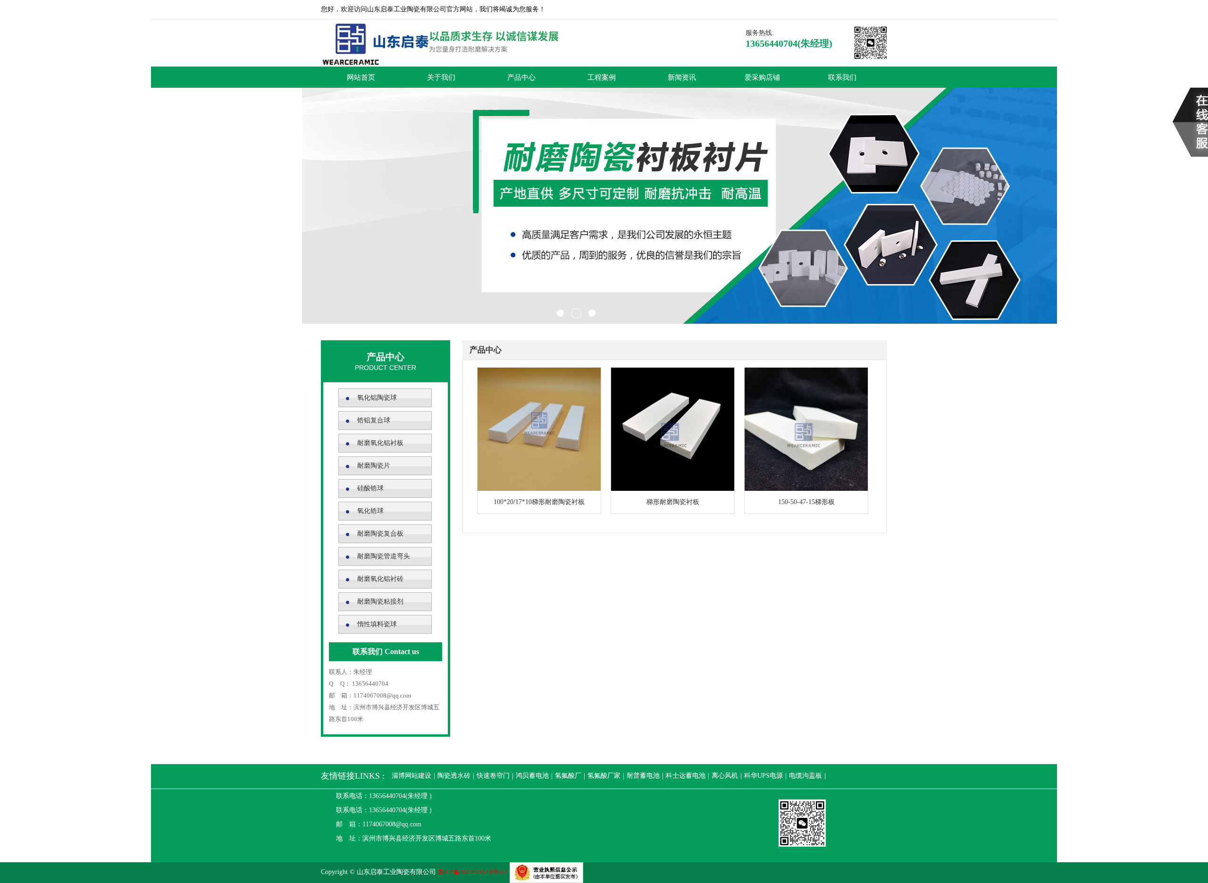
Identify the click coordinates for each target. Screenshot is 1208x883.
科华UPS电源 (763, 775)
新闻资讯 (682, 77)
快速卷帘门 (493, 775)
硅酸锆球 (370, 488)
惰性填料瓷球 (377, 624)
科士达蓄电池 (685, 775)
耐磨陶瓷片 (373, 465)
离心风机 (725, 775)
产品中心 (521, 77)
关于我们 (441, 77)
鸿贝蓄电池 (532, 775)
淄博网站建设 (411, 775)
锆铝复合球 (373, 420)
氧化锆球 (370, 510)
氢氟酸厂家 (604, 775)
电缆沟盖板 (805, 775)
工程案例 (601, 77)
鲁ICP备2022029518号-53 (472, 871)
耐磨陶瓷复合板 (380, 533)
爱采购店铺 (762, 77)
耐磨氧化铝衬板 (380, 442)
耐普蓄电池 (643, 775)
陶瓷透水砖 (453, 775)
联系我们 (842, 77)
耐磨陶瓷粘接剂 (380, 601)
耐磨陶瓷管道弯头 (383, 556)
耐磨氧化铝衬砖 (380, 578)
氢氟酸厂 (568, 775)
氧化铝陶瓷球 (377, 397)
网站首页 (361, 77)
